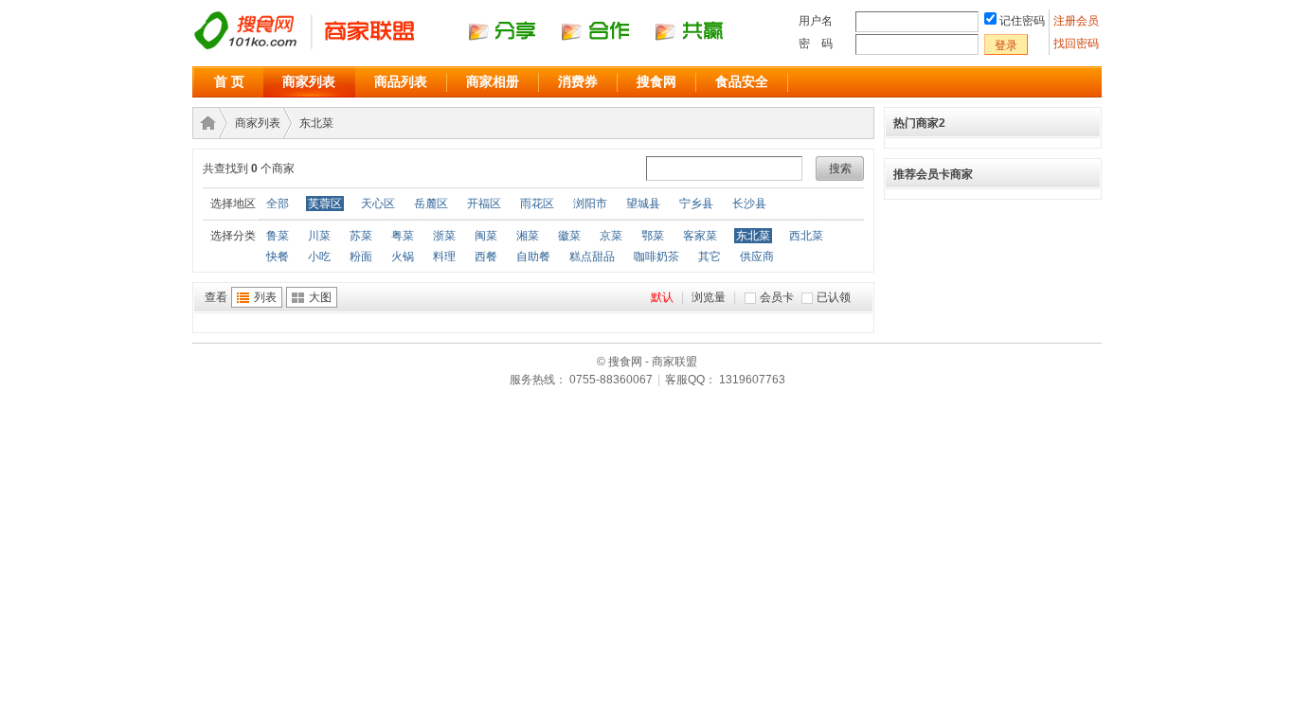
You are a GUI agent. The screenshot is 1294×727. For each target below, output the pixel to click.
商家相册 (492, 81)
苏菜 (361, 235)
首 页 (229, 81)
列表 (265, 297)
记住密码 (1022, 20)
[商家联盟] (476, 48)
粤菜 (402, 235)
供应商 (757, 256)
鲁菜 (277, 235)
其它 (709, 256)
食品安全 (741, 81)
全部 (277, 203)
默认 (662, 297)
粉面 (361, 256)
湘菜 (527, 235)
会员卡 (777, 297)
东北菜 (316, 123)
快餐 (277, 256)
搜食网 (656, 81)
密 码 (816, 43)
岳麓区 (431, 203)
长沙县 (749, 203)
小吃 (319, 256)
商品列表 (400, 81)
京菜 (611, 235)
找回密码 (1076, 43)
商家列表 (308, 81)
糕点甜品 (592, 256)
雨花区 (537, 203)
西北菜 (806, 235)
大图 (320, 297)
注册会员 (1077, 20)
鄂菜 (652, 235)
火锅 (402, 256)
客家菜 (700, 235)
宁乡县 (696, 203)
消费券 (578, 81)
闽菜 (486, 235)
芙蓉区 (325, 203)
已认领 (834, 297)
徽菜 (569, 235)
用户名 (816, 20)
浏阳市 (590, 203)
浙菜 (444, 235)
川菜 (319, 235)
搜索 (840, 168)
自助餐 (533, 256)
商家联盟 (204, 123)
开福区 (484, 203)
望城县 (643, 203)
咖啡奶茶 (656, 256)
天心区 (378, 203)
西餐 (486, 256)
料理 (444, 256)
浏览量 (709, 297)
